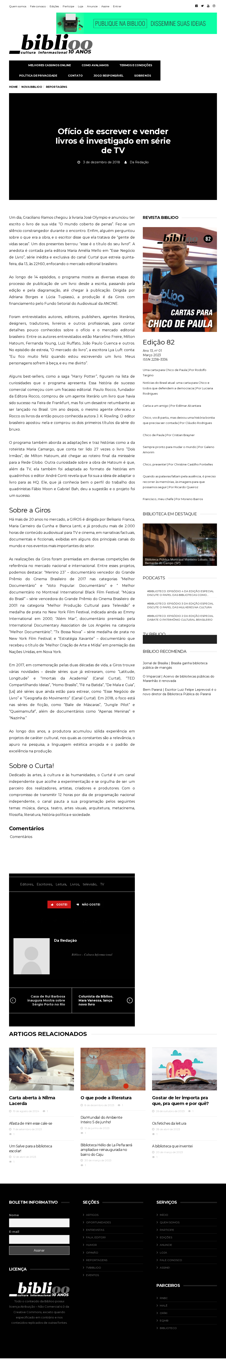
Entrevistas (95, 1229)
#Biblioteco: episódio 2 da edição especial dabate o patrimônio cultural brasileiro (180, 617)
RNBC (164, 1298)
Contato (75, 75)
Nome (14, 1215)
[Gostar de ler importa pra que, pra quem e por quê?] (184, 1069)
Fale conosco (38, 6)
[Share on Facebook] (42, 920)
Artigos (92, 1214)
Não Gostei (91, 904)
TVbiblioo (93, 1267)
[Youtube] (208, 6)
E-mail (14, 1232)
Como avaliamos (95, 65)
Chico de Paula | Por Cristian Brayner (169, 435)
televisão (89, 884)
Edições (54, 6)
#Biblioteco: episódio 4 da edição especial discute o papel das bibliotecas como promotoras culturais (180, 593)
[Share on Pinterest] (86, 920)
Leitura (61, 884)
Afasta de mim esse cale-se (30, 1123)
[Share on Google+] (70, 920)
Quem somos (17, 6)
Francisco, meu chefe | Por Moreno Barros (173, 499)
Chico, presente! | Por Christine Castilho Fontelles (178, 464)
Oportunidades (98, 1222)
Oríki (163, 1313)
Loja (80, 6)
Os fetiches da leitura (169, 1123)
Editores (26, 884)
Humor (91, 1244)
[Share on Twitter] (55, 920)
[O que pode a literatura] (113, 1069)
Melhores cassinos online (49, 65)
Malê (164, 1305)
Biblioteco (168, 1328)
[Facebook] (196, 6)
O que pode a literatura (106, 1097)
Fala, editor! (96, 1237)
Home (13, 86)
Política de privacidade (38, 75)
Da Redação (139, 162)
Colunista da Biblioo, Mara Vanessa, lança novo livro (96, 1000)
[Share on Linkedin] (99, 920)
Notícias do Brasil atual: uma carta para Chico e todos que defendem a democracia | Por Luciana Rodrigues (178, 388)
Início (164, 1214)
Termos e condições (135, 65)
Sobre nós (142, 75)
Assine (105, 6)
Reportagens (96, 1260)
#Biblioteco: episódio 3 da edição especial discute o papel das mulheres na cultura (180, 605)
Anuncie (92, 6)
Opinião (92, 1252)
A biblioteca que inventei (172, 1146)
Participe (68, 6)
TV (102, 884)
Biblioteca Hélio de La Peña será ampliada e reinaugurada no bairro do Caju (106, 1150)
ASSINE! (165, 1267)
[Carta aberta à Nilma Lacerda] (41, 1069)
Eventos (92, 1275)
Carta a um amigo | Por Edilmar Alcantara (172, 405)
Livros (74, 884)
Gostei (61, 904)
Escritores (44, 884)
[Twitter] (202, 6)
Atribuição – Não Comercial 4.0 (42, 1306)
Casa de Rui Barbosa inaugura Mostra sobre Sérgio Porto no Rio (46, 1000)
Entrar (117, 6)
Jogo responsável (109, 75)
